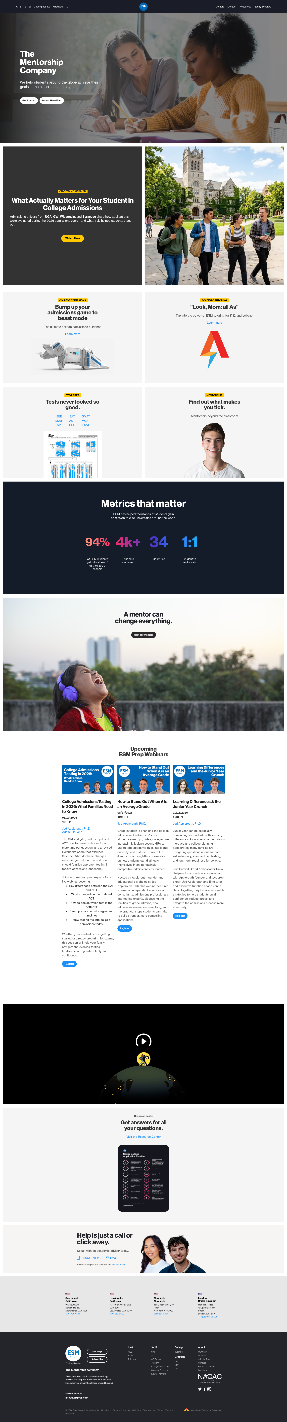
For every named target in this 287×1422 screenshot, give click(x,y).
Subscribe (97, 1359)
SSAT (58, 420)
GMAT (86, 416)
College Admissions (160, 1366)
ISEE (59, 416)
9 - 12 (28, 6)
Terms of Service (165, 1410)
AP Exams (156, 1359)
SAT (72, 416)
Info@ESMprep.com (76, 1397)
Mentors (219, 6)
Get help (97, 1351)
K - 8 (18, 6)
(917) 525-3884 (161, 1313)
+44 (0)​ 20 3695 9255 (208, 1316)
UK (68, 6)
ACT (72, 420)
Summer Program (159, 1370)
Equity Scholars (262, 6)
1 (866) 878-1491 (91, 1258)
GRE (72, 425)
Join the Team (204, 1359)
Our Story (202, 1352)
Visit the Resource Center (143, 1136)
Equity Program (158, 1374)
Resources (245, 6)
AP (59, 425)
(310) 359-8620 (117, 1313)
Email (113, 1258)
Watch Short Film (51, 100)
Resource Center (206, 1366)
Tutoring (132, 1359)
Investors (202, 1370)
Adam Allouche (72, 832)
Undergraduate (42, 6)
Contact (232, 6)
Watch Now (72, 238)
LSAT (85, 425)
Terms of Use (149, 1410)
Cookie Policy (134, 1410)
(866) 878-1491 (73, 1393)
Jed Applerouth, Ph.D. (76, 828)
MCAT (86, 420)
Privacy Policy (119, 1410)
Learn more (72, 334)
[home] (143, 6)
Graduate (58, 6)
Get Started (28, 100)
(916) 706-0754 (72, 1313)
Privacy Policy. (119, 1264)
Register (69, 963)
